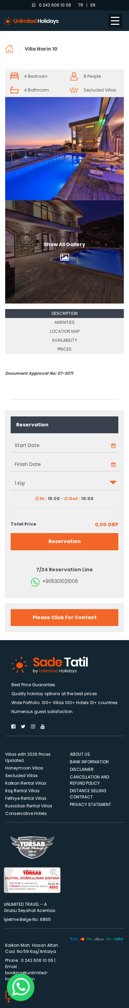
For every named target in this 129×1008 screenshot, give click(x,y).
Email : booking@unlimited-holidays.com (27, 973)
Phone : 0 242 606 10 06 (29, 960)
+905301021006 (60, 581)
